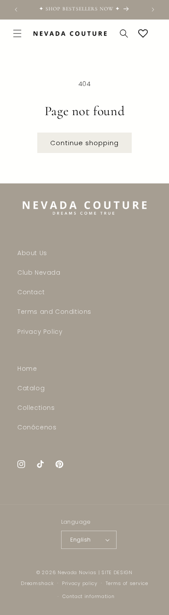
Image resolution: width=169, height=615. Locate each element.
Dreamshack (37, 582)
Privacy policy (80, 583)
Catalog (31, 388)
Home (27, 368)
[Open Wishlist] (143, 33)
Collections (36, 407)
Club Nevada (39, 272)
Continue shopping (84, 142)
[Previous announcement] (16, 9)
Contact (31, 292)
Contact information (88, 596)
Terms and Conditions (54, 311)
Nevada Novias (77, 572)
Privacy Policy (39, 331)
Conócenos (36, 427)
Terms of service (127, 583)
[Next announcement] (152, 9)
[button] (17, 33)
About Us (32, 253)
